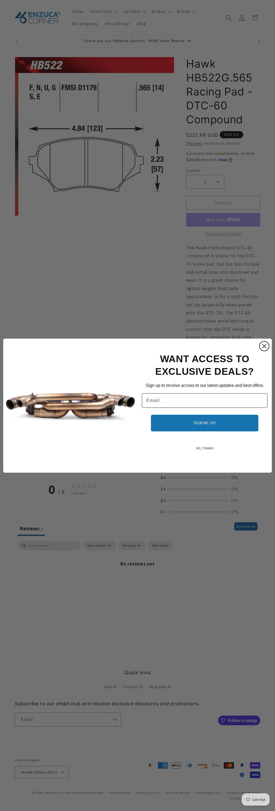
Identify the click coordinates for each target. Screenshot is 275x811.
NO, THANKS (205, 448)
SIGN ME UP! (205, 423)
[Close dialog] (264, 346)
